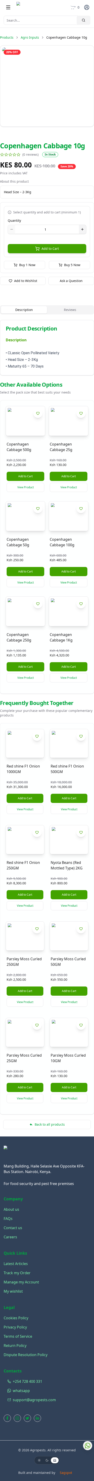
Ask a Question (71, 281)
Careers (10, 1236)
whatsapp (21, 1390)
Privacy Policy (15, 1327)
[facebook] (7, 1418)
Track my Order (17, 1272)
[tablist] (47, 309)
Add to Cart (50, 248)
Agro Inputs (30, 37)
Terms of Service (18, 1336)
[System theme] (55, 1460)
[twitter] (27, 1418)
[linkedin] (37, 1418)
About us (11, 1209)
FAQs (8, 1218)
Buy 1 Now (27, 265)
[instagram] (17, 1418)
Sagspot (66, 1472)
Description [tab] (24, 310)
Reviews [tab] (70, 310)
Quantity (14, 220)
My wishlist (13, 1291)
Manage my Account (21, 1282)
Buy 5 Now (72, 265)
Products (6, 37)
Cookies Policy (16, 1317)
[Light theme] (39, 1460)
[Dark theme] (47, 1460)
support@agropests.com (34, 1399)
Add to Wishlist (25, 281)
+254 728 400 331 (27, 1381)
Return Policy (15, 1345)
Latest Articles (16, 1263)
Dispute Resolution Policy (25, 1354)
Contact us (13, 1227)
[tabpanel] (47, 347)
